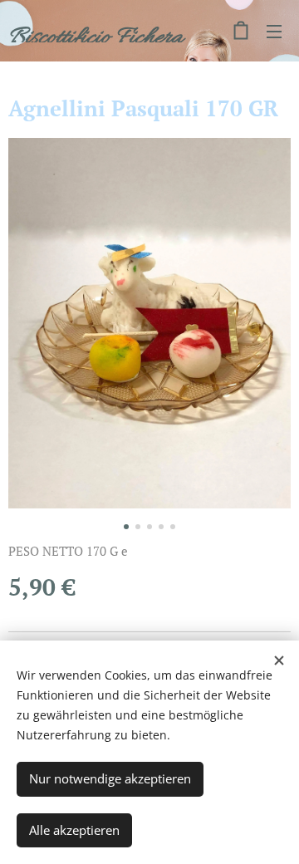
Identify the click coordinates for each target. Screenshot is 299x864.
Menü (274, 30)
